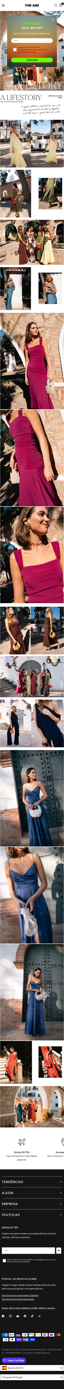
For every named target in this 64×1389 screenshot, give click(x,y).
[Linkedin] (41, 1316)
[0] (60, 5)
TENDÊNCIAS (12, 1182)
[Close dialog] (53, 19)
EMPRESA (10, 1204)
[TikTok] (34, 1316)
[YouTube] (19, 1316)
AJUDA (8, 1193)
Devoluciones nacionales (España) (20, 1295)
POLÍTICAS (11, 1215)
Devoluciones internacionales (18, 1299)
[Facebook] (5, 1316)
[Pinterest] (27, 1316)
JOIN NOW (32, 60)
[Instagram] (12, 1316)
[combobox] (32, 1368)
